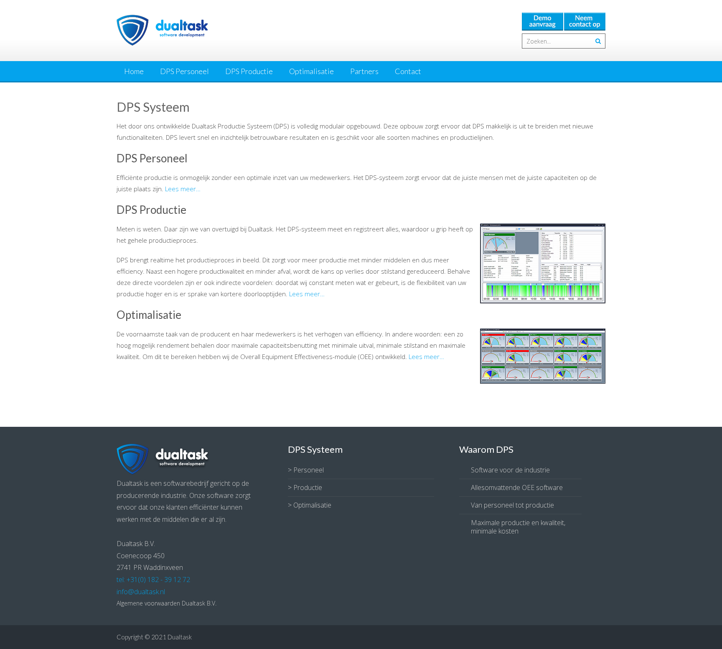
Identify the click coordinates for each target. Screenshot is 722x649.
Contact (408, 71)
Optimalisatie (311, 71)
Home (134, 71)
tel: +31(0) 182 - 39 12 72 (153, 579)
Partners (364, 71)
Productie (307, 487)
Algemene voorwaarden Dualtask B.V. (166, 603)
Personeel (308, 470)
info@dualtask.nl (141, 591)
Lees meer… (183, 189)
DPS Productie (249, 71)
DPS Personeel (184, 71)
